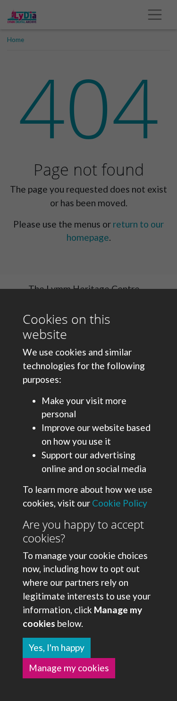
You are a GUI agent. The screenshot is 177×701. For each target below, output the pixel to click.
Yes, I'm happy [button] (56, 647)
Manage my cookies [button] (69, 667)
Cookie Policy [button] (119, 503)
